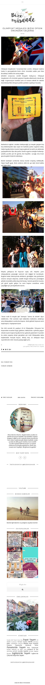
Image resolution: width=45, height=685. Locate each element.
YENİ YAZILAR (7, 397)
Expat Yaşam (29, 639)
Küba (8, 643)
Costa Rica (19, 640)
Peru (28, 647)
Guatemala (14, 641)
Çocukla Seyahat (23, 651)
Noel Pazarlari (33, 643)
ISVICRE (30, 642)
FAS (37, 640)
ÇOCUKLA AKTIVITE (12, 651)
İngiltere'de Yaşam (37, 346)
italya (25, 649)
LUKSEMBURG (14, 643)
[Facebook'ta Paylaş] (1, 349)
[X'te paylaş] (3, 349)
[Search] (22, 589)
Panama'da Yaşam (16, 647)
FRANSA (9, 641)
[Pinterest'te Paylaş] (5, 349)
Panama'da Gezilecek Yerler (26, 645)
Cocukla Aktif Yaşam (12, 640)
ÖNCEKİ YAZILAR (36, 397)
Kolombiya (35, 641)
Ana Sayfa (21, 398)
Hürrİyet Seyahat (22, 641)
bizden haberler (12, 649)
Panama (9, 645)
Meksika (26, 643)
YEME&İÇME (35, 647)
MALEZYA (20, 643)
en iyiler (20, 649)
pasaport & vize (32, 649)
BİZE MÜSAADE (25, 682)
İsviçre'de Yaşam (18, 655)
